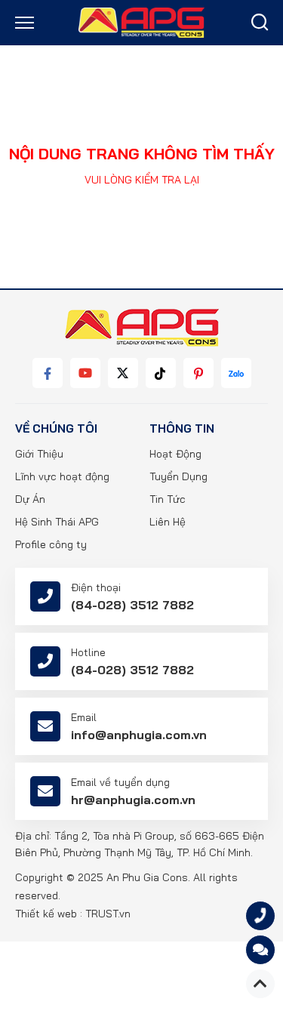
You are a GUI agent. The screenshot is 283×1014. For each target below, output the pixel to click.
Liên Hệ (167, 522)
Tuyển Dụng (178, 476)
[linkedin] (123, 373)
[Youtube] (85, 373)
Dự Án (30, 499)
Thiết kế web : (48, 913)
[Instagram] (198, 373)
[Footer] (142, 328)
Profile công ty (51, 544)
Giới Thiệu (39, 454)
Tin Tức (167, 499)
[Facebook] (47, 373)
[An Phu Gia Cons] (141, 22)
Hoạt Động (175, 454)
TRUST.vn (108, 913)
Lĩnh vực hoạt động (62, 476)
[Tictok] (161, 373)
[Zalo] (236, 373)
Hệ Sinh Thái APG (57, 522)
